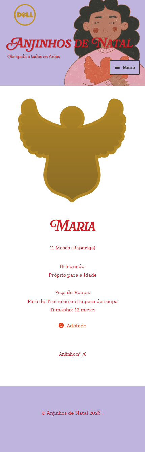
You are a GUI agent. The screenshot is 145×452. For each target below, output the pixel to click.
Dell (50, 15)
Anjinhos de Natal (70, 44)
